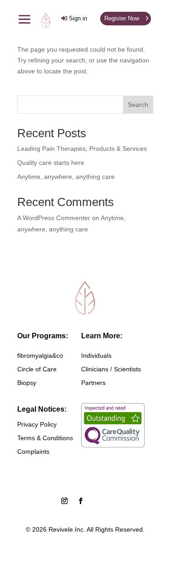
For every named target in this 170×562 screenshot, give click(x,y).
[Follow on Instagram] (64, 501)
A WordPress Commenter (53, 217)
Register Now (121, 18)
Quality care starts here (50, 162)
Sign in (78, 18)
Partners (93, 382)
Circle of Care (37, 369)
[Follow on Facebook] (80, 501)
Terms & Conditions (45, 438)
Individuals (96, 355)
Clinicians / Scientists (111, 369)
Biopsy (26, 382)
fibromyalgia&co (40, 355)
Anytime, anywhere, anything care (66, 176)
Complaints (33, 451)
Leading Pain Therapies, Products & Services (82, 148)
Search (138, 104)
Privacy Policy (37, 424)
